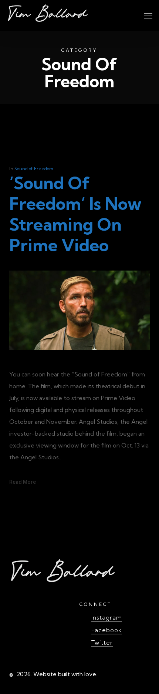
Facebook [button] (106, 630)
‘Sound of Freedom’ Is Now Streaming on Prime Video (75, 214)
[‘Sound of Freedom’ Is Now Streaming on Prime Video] (79, 362)
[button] (148, 15)
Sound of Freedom (33, 168)
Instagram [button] (106, 617)
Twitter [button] (102, 642)
